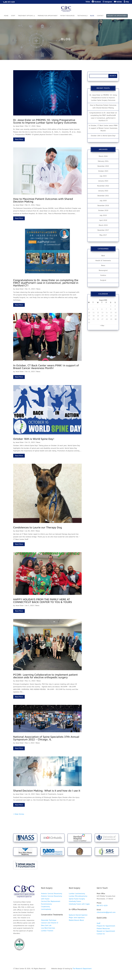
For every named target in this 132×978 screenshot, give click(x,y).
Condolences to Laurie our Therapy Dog (37, 527)
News (39, 126)
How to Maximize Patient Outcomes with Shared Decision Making (43, 200)
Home (6, 15)
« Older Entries (18, 814)
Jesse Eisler (19, 126)
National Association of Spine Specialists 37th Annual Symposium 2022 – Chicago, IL (46, 738)
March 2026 (103, 156)
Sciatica (103, 275)
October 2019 (103, 210)
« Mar (102, 326)
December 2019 (103, 205)
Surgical (60, 794)
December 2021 (103, 196)
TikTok (88, 2)
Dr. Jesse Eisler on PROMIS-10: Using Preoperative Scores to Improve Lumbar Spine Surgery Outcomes (45, 121)
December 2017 (103, 230)
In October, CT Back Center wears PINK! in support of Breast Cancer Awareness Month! (46, 367)
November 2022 (103, 186)
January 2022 (103, 191)
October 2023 (103, 171)
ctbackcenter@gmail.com (106, 912)
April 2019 (103, 220)
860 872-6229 (102, 905)
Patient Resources (67, 15)
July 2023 (103, 176)
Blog (92, 15)
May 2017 (103, 235)
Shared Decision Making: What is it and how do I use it (46, 790)
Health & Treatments (48, 794)
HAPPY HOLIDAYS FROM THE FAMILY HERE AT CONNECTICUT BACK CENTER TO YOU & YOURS (42, 600)
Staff (13, 15)
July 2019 (103, 215)
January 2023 (103, 181)
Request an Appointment (117, 15)
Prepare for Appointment (48, 15)
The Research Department (82, 968)
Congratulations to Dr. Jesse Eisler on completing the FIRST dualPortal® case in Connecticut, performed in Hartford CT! (45, 282)
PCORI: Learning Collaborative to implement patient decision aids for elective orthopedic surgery (45, 676)
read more (19, 139)
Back (38, 794)
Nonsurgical (103, 270)
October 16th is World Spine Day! (33, 438)
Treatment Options (25, 15)
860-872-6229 (10, 2)
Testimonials (82, 15)
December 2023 (103, 166)
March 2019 (103, 225)
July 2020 (103, 201)
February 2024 (103, 161)
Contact (100, 15)
